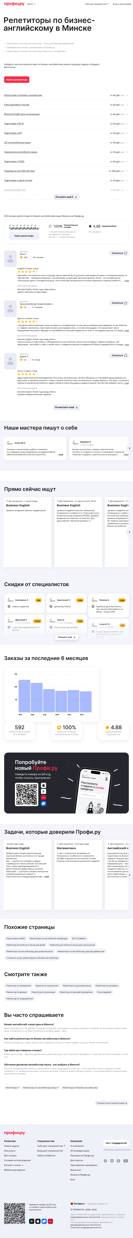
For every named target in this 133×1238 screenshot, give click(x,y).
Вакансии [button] (75, 1169)
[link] (16, 79)
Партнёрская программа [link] (83, 1165)
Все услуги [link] (9, 1150)
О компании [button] (77, 1145)
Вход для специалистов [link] (50, 1150)
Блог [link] (72, 1179)
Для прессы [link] (76, 1160)
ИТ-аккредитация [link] (79, 1150)
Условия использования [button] (17, 1160)
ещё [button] (61, 454)
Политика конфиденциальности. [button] (86, 1227)
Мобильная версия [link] (14, 1169)
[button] (119, 253)
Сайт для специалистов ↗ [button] (51, 1145)
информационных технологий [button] (85, 1217)
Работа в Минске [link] (46, 1155)
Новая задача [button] (11, 1145)
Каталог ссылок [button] (12, 1165)
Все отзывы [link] (10, 1155)
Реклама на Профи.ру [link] (82, 1155)
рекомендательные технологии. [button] (85, 1224)
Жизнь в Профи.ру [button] (80, 1174)
